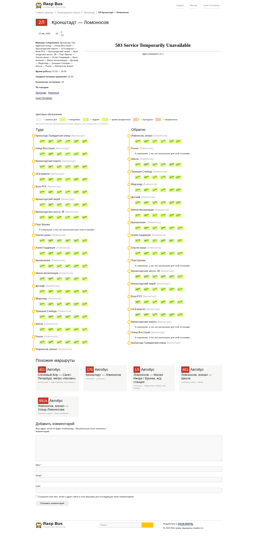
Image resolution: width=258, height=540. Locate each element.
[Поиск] (147, 524)
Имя (38, 465)
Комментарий (42, 431)
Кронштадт (89, 12)
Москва (193, 5)
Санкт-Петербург (211, 5)
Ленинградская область (68, 12)
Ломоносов (53, 92)
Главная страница (44, 12)
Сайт (38, 486)
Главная (180, 5)
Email (39, 475)
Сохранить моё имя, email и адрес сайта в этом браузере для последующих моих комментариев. (86, 496)
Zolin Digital (185, 524)
